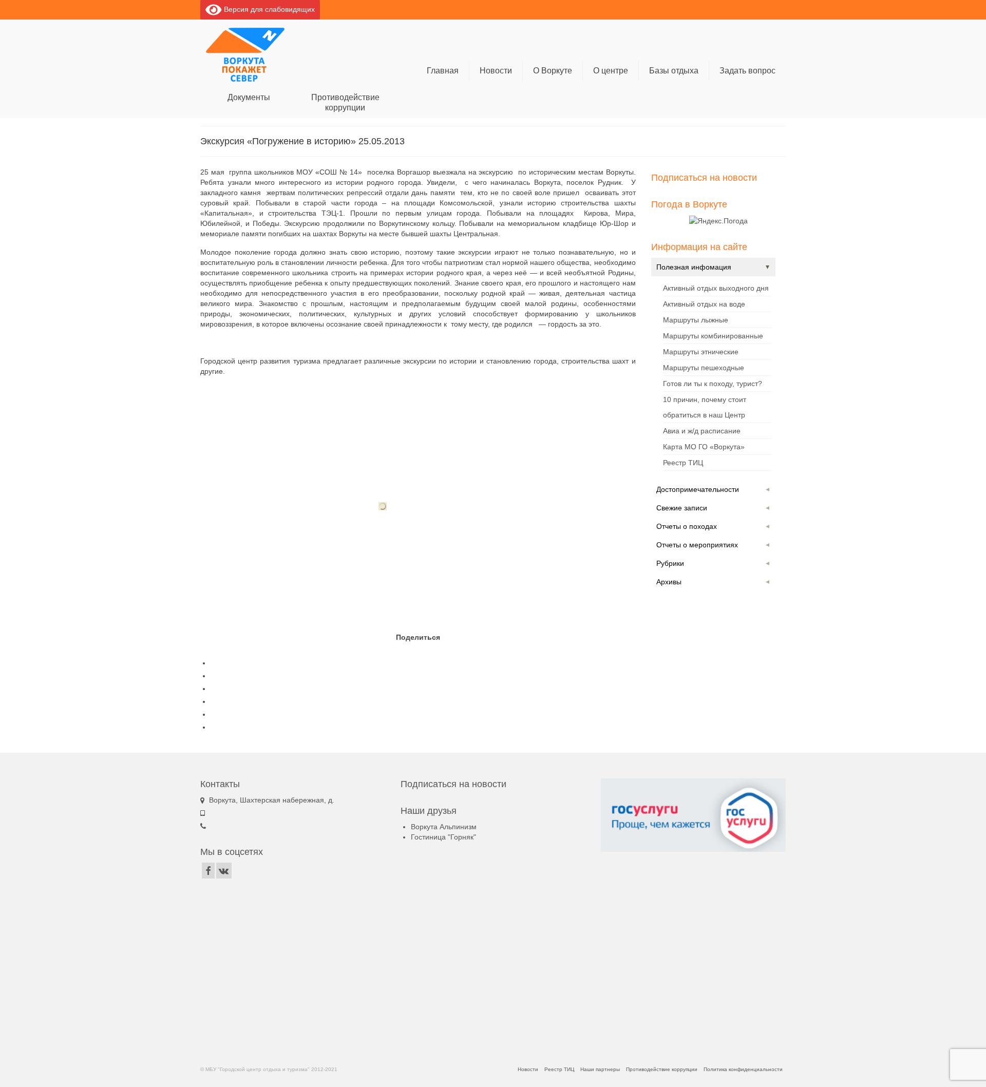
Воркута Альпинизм (444, 827)
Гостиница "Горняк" (443, 837)
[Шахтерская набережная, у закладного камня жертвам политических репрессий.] (382, 506)
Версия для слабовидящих (268, 9)
